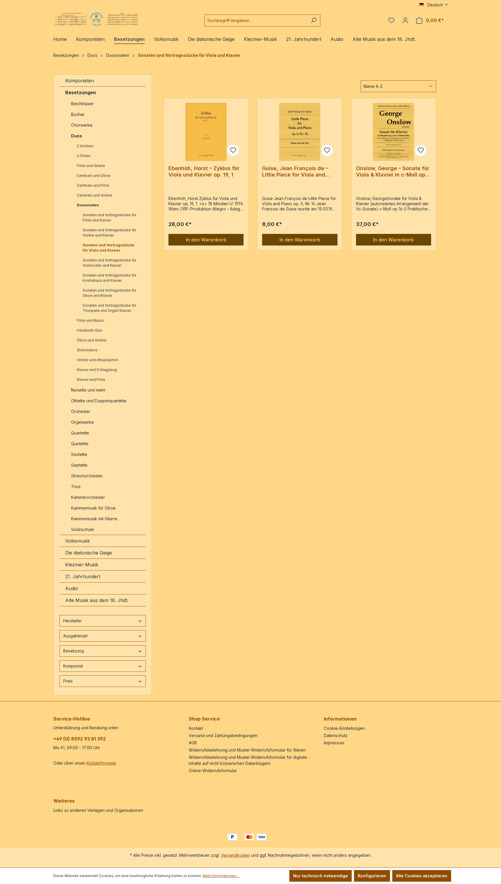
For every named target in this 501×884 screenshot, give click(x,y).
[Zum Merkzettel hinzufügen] (233, 150)
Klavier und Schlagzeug (97, 370)
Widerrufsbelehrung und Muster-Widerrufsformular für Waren (247, 749)
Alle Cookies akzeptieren (421, 875)
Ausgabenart (75, 635)
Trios (76, 486)
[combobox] (255, 20)
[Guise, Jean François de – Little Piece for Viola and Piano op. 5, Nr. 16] (299, 132)
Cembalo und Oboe (93, 175)
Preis (68, 681)
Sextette (79, 454)
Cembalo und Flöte (93, 185)
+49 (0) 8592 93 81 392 (79, 739)
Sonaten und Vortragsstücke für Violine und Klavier (109, 232)
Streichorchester (87, 475)
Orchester (80, 411)
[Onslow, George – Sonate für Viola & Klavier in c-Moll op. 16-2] (393, 132)
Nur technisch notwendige (320, 875)
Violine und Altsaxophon (97, 360)
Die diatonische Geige (88, 553)
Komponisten (79, 80)
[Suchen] (313, 20)
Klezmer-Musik (81, 564)
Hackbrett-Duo (89, 330)
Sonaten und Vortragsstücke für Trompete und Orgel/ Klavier (109, 308)
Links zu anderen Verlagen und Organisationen (98, 810)
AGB (193, 742)
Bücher (78, 114)
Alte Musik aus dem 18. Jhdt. (96, 600)
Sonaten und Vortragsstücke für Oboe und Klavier (109, 293)
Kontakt (196, 728)
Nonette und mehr (88, 390)
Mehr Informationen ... (221, 876)
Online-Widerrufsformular (213, 770)
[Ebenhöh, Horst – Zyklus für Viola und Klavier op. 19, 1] (206, 132)
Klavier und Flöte (91, 379)
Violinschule (82, 529)
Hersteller (72, 620)
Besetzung (73, 650)
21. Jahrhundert (82, 576)
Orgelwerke (82, 422)
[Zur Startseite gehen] (96, 19)
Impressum (334, 742)
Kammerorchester (88, 497)
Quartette (80, 432)
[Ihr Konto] (405, 20)
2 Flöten (83, 156)
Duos (76, 135)
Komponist (73, 665)
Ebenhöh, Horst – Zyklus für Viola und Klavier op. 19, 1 (203, 171)
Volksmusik (77, 541)
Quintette (79, 443)
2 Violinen (85, 146)
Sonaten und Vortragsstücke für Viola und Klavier (109, 247)
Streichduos (87, 350)
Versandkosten (235, 855)
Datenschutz (336, 735)
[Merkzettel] (391, 20)
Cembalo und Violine (94, 195)
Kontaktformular (101, 763)
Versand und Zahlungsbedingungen (223, 735)
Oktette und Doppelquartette (98, 400)
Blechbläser (82, 103)
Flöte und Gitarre (91, 165)
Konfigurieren (372, 875)
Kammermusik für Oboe (93, 507)
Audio (71, 588)
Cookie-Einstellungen (344, 728)
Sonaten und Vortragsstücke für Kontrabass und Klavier (109, 278)
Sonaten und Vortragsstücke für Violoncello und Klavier (109, 263)
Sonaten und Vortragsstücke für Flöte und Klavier (109, 217)
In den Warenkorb (206, 240)
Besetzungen (80, 92)
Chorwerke (81, 125)
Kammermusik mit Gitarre (95, 518)
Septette (79, 465)
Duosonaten (88, 205)
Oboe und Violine (91, 340)
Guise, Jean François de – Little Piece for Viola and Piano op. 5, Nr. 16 (295, 171)
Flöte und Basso (90, 320)
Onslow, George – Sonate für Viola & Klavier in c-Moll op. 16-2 (392, 171)
